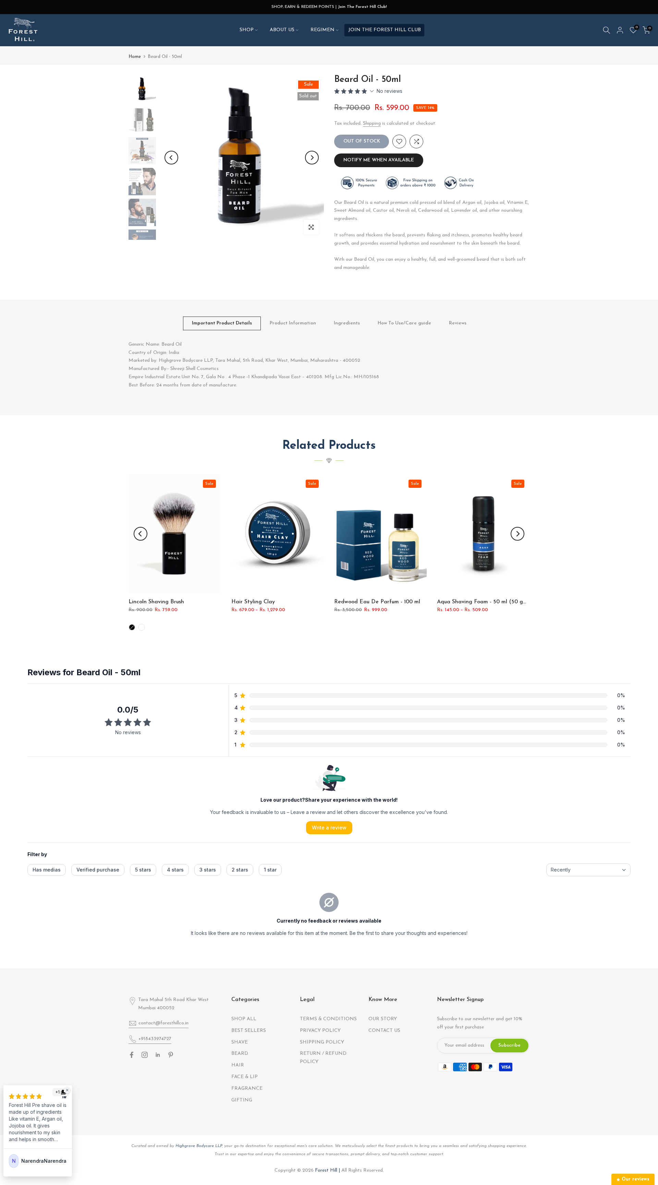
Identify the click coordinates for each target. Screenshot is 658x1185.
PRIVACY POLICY (320, 1030)
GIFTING (241, 1100)
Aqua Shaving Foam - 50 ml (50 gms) (484, 602)
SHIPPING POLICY (322, 1042)
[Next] (312, 157)
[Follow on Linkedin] (158, 1055)
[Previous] (171, 157)
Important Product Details (222, 322)
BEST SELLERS (248, 1030)
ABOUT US (282, 30)
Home (135, 56)
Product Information (293, 322)
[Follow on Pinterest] (171, 1055)
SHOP (247, 30)
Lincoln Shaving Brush (156, 602)
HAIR (237, 1065)
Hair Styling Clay (253, 602)
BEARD (239, 1053)
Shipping (372, 123)
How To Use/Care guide (404, 322)
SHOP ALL (243, 1019)
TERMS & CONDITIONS (328, 1019)
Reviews (457, 322)
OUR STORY (382, 1019)
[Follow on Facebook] (132, 1055)
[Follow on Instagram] (145, 1055)
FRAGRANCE (247, 1088)
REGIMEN (322, 30)
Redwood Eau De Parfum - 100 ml (377, 602)
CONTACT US (384, 1030)
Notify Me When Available (378, 160)
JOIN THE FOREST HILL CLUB (384, 30)
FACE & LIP (244, 1076)
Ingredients (347, 322)
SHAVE (239, 1042)
